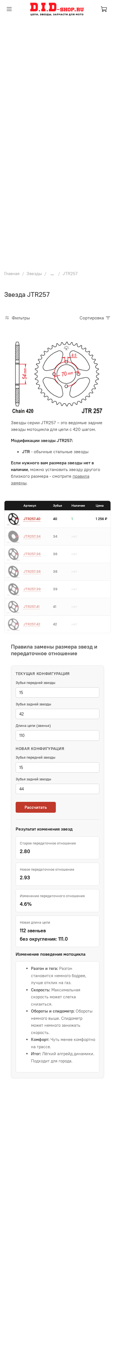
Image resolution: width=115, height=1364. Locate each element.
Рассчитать (36, 807)
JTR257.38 (32, 571)
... (52, 273)
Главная (12, 273)
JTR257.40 (31, 518)
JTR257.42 (31, 624)
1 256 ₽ (101, 518)
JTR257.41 (31, 606)
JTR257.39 (32, 589)
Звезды (34, 273)
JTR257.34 (31, 536)
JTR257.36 (32, 554)
